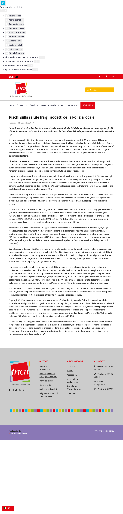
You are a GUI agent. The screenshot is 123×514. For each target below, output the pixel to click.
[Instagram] (103, 76)
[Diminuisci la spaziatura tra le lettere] (33, 69)
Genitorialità (45, 385)
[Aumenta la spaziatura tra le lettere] (36, 69)
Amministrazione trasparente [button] (61, 105)
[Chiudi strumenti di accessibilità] (5, 10)
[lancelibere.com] (33, 433)
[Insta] (13, 390)
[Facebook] (99, 76)
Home (11, 105)
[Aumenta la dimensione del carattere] (38, 61)
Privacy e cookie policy (104, 431)
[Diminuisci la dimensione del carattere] (35, 61)
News (43, 105)
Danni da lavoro (46, 381)
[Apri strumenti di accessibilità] (3, 3)
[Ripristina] (2, 10)
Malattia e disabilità (48, 389)
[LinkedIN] (113, 76)
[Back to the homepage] (21, 90)
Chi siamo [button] (21, 105)
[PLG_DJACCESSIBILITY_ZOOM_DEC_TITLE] (40, 57)
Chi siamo (71, 366)
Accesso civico (73, 375)
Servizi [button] (33, 105)
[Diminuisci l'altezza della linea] (28, 65)
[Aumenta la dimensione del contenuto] (43, 57)
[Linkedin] (23, 390)
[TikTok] (106, 76)
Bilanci (70, 370)
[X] (110, 76)
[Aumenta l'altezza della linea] (31, 65)
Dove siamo (88, 105)
